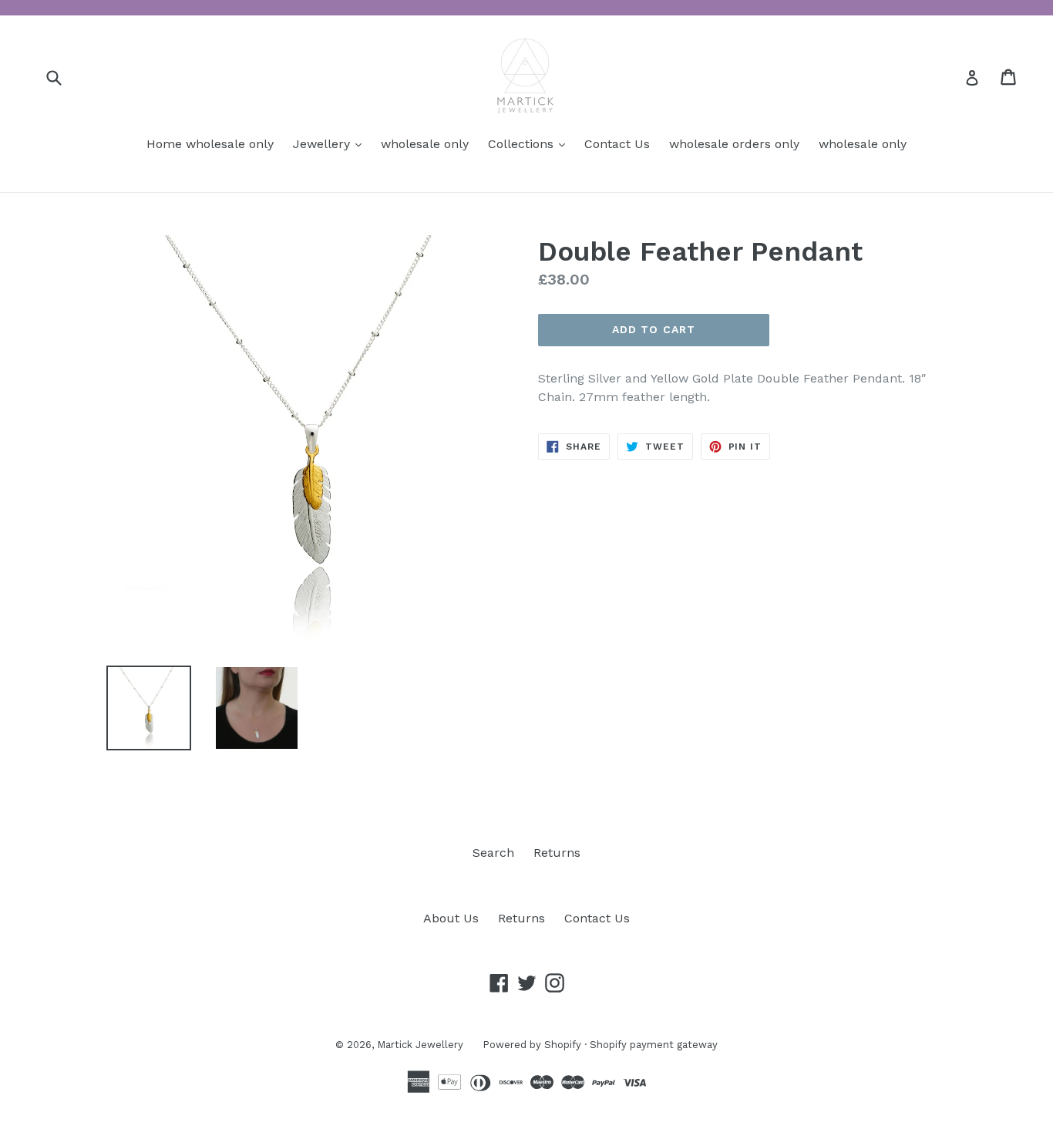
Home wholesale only (210, 144)
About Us (451, 918)
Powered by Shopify (532, 1044)
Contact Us (617, 144)
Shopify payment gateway (654, 1044)
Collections (530, 143)
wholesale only (425, 144)
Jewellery (331, 143)
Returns (556, 852)
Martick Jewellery (420, 1044)
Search (493, 852)
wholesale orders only (734, 144)
